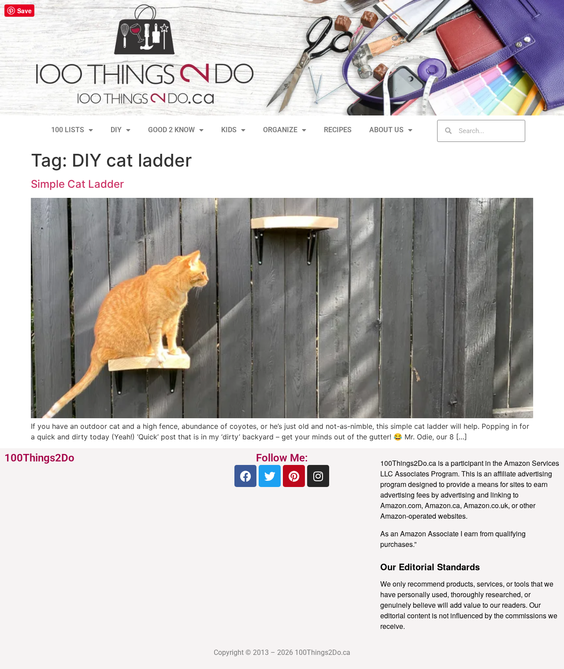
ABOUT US (386, 130)
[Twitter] (270, 476)
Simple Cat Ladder (77, 184)
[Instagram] (318, 476)
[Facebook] (245, 476)
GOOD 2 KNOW (171, 130)
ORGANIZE (280, 130)
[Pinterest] (294, 476)
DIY (116, 130)
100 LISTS (67, 130)
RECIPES (338, 130)
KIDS (229, 130)
